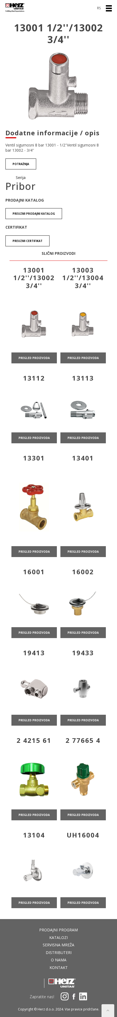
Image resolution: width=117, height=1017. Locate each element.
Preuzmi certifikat (27, 241)
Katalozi (58, 937)
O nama (58, 959)
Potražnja (21, 164)
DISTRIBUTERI (59, 952)
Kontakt (59, 967)
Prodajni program (58, 929)
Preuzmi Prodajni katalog (34, 214)
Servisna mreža (58, 944)
